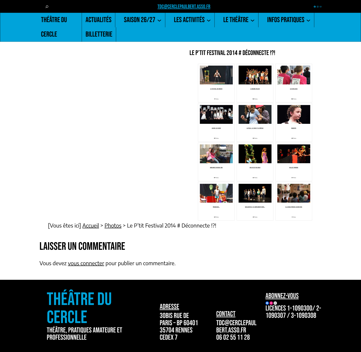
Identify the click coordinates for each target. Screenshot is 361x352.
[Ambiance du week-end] (216, 161)
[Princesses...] (216, 200)
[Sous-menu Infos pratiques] (308, 20)
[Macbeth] (293, 121)
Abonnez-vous (282, 296)
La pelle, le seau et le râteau (255, 128)
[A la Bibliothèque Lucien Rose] (293, 200)
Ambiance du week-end (216, 167)
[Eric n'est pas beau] (255, 161)
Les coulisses (294, 89)
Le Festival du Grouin (216, 89)
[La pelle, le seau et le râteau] (255, 121)
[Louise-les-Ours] (216, 121)
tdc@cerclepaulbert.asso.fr (183, 6)
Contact (225, 314)
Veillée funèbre (293, 167)
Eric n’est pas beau (255, 167)
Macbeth (293, 128)
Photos (113, 225)
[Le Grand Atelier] (255, 82)
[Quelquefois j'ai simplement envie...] (255, 200)
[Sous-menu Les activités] (209, 20)
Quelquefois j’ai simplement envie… (255, 207)
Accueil (90, 225)
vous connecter (86, 263)
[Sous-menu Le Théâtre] (252, 20)
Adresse (169, 306)
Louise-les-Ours (216, 128)
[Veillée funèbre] (293, 161)
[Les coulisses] (293, 82)
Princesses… (216, 207)
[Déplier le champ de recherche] (47, 6)
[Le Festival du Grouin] (216, 82)
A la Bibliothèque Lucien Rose (293, 207)
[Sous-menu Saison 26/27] (159, 20)
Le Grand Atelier (255, 89)
